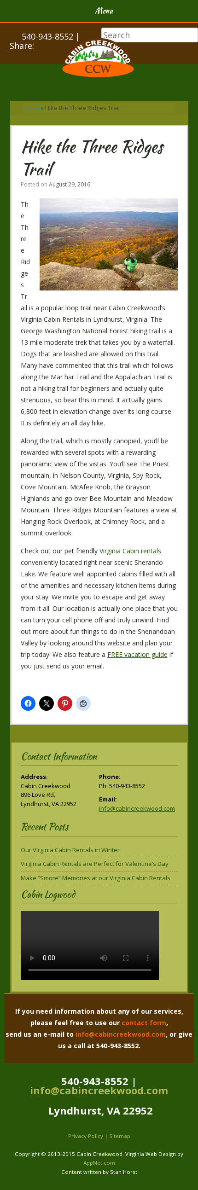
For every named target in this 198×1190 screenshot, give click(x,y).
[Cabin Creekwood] (99, 59)
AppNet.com (99, 1162)
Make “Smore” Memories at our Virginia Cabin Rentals (95, 878)
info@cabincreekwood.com (137, 808)
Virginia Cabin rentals (130, 550)
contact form (144, 1022)
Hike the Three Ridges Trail (92, 157)
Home (31, 108)
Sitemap (119, 1135)
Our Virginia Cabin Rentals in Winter (70, 850)
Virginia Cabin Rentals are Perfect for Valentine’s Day (95, 863)
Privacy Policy (85, 1135)
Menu (104, 11)
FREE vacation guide (137, 654)
